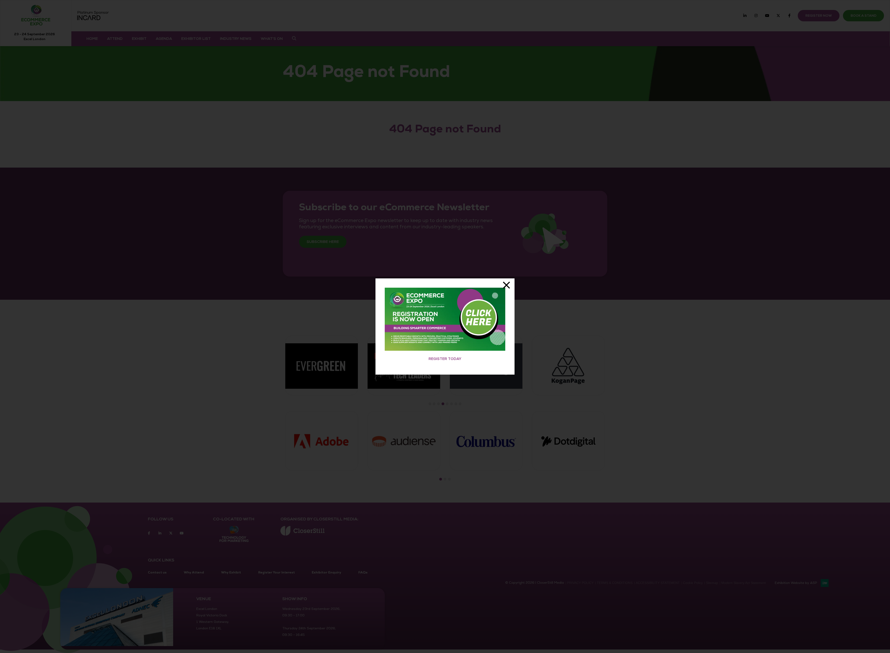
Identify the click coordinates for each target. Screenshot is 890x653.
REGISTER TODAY (445, 359)
